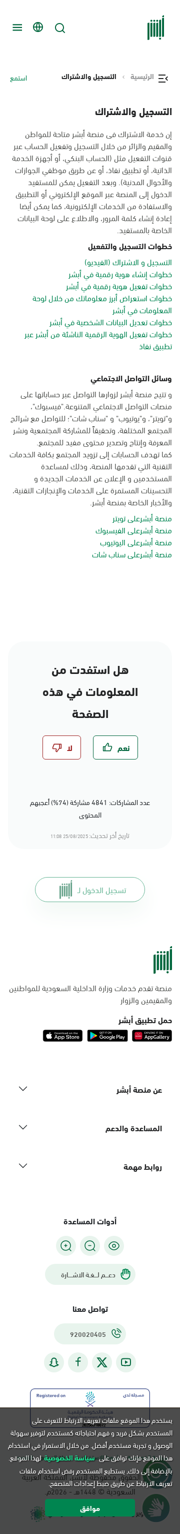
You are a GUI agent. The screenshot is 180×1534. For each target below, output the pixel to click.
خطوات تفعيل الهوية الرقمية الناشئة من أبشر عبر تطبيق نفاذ (98, 339)
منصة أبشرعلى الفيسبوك (134, 529)
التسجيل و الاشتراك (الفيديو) (128, 261)
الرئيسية (142, 76)
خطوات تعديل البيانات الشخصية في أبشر (111, 321)
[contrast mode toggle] (114, 1246)
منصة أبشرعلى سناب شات (132, 553)
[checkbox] (115, 747)
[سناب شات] (54, 1362)
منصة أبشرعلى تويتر (142, 517)
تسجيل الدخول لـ (102, 889)
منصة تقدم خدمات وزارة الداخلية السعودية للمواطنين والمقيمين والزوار (90, 994)
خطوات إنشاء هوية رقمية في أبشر (120, 273)
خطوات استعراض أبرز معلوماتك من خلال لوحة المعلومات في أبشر (102, 303)
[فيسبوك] (78, 1362)
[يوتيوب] (126, 1362)
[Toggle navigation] (16, 28)
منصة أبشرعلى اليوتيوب (136, 541)
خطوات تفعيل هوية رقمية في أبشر (119, 285)
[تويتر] (102, 1362)
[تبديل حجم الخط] (90, 1246)
